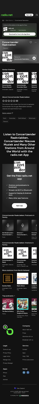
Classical (5, 48)
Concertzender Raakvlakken (21, 59)
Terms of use (7, 349)
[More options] (36, 42)
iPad (4, 376)
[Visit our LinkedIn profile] (24, 372)
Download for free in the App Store (19, 34)
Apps (24, 353)
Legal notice (6, 356)
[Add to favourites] (30, 42)
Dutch (4, 118)
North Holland (22, 118)
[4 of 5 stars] (11, 101)
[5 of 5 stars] (14, 101)
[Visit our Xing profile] (28, 372)
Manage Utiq (6, 359)
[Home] (3, 20)
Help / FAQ (26, 356)
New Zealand (21, 388)
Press (24, 333)
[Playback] (34, 58)
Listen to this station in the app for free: (15, 25)
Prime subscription (28, 359)
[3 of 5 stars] (8, 101)
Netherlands (32, 118)
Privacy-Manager (8, 363)
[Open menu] (37, 15)
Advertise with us (28, 336)
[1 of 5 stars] (3, 101)
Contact (25, 349)
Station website (6, 113)
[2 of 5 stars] (6, 101)
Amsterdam (12, 118)
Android (5, 379)
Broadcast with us (28, 340)
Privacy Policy (7, 353)
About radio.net (27, 329)
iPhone (5, 372)
